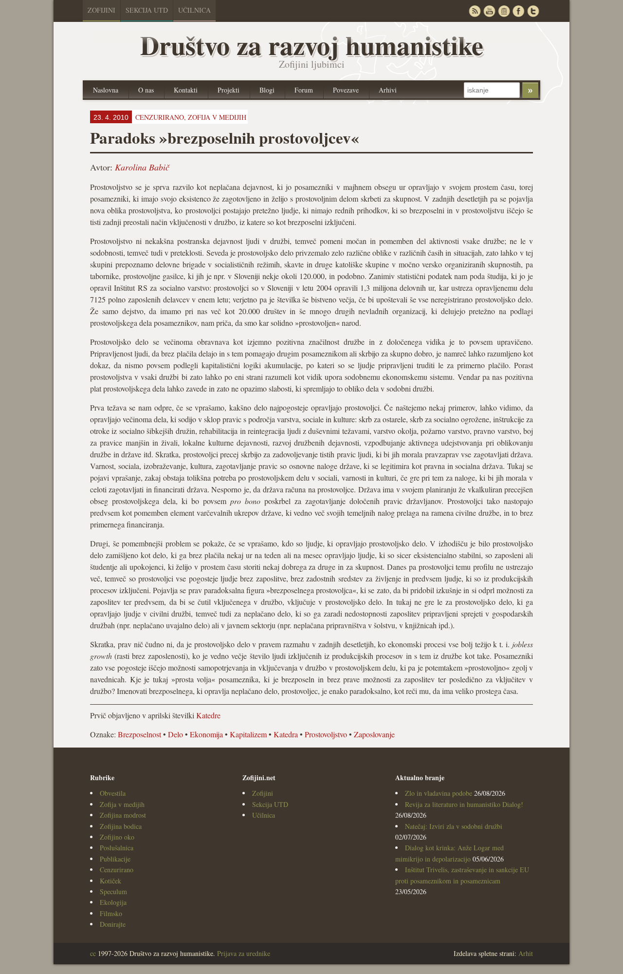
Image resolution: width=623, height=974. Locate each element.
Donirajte (113, 924)
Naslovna (105, 89)
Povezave (346, 89)
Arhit (525, 953)
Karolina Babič (142, 167)
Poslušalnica (116, 847)
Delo (175, 734)
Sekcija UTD (147, 10)
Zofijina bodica (121, 826)
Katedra (286, 734)
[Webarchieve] (503, 11)
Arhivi (388, 89)
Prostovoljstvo (326, 734)
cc (93, 953)
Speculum (113, 891)
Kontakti (186, 89)
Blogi (267, 89)
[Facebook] (518, 11)
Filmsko (111, 913)
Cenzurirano (116, 869)
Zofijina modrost (123, 815)
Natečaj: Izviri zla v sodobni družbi (453, 826)
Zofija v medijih (217, 117)
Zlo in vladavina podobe (438, 793)
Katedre (208, 715)
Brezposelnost (139, 734)
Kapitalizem (248, 734)
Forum (303, 89)
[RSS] (474, 11)
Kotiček (110, 880)
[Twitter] (533, 11)
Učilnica (194, 10)
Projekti (228, 89)
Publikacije (115, 858)
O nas (146, 89)
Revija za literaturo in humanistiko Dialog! (464, 804)
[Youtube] (489, 11)
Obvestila (113, 793)
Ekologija (113, 902)
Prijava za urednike (243, 953)
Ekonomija (206, 734)
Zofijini (101, 10)
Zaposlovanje (374, 734)
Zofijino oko (117, 837)
